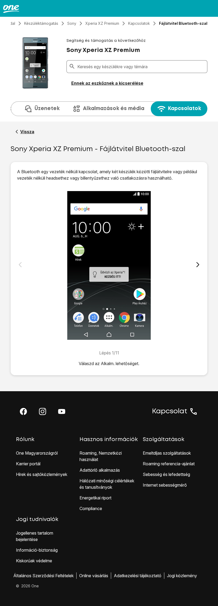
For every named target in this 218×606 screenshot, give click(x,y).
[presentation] (109, 108)
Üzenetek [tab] (47, 108)
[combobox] (141, 66)
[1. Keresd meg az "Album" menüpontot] (109, 265)
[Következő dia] (198, 264)
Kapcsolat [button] (169, 411)
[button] (23, 411)
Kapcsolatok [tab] (184, 108)
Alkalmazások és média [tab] (113, 108)
